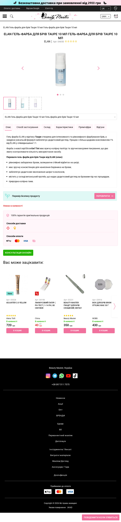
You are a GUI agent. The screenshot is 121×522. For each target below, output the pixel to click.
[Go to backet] (116, 16)
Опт (61, 410)
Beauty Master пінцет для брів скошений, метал (72, 305)
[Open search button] (12, 16)
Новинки (60, 398)
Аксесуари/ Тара (60, 467)
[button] (18, 253)
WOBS (95, 318)
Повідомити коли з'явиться (101, 517)
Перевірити (103, 196)
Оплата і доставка (12, 8)
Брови (60, 424)
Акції (60, 404)
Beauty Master (70, 318)
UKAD (69, 507)
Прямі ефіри (85, 127)
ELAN (47, 41)
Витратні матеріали (60, 455)
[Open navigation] (5, 16)
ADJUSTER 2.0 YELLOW (16, 303)
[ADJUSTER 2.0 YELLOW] (17, 284)
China (37, 318)
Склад (47, 127)
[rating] (71, 41)
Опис (8, 127)
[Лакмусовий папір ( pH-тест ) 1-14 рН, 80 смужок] (46, 284)
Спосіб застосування (27, 127)
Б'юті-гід (49, 8)
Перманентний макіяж (60, 435)
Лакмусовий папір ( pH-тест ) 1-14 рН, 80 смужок (45, 305)
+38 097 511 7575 (60, 384)
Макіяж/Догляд (60, 461)
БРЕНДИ (60, 415)
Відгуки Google (32, 8)
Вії (60, 429)
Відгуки (100, 127)
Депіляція (60, 441)
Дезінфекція (60, 475)
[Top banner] (60, 3)
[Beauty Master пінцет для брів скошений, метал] (75, 284)
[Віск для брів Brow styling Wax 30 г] (103, 284)
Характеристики (64, 127)
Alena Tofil (10, 318)
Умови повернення (57, 507)
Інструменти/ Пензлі (60, 449)
